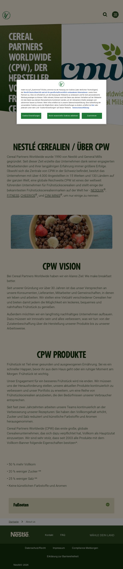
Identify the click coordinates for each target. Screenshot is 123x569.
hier (93, 105)
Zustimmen (92, 116)
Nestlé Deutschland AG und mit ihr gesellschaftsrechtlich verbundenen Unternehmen (56, 92)
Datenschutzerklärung (80, 108)
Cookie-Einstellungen (31, 116)
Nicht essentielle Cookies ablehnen (63, 116)
